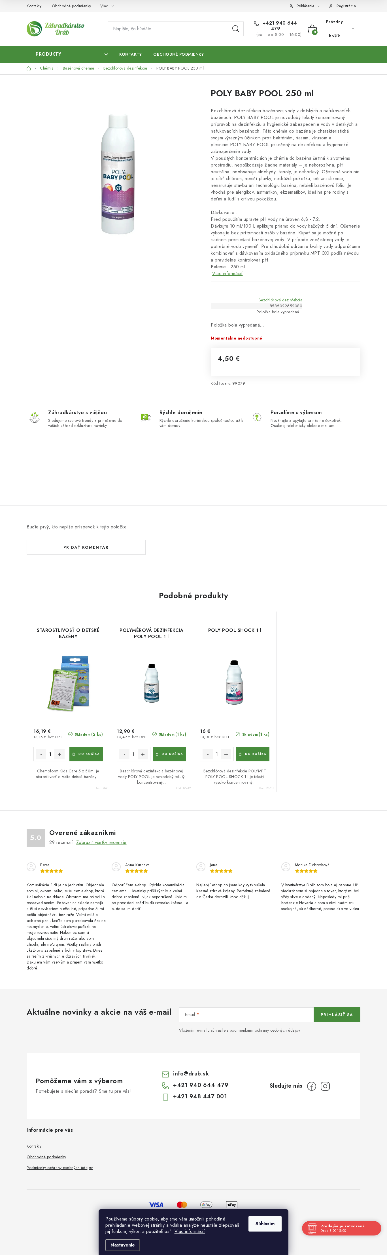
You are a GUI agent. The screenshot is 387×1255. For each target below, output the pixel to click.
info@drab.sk (191, 1074)
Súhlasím (265, 1224)
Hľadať (236, 28)
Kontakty (34, 6)
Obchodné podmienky (71, 6)
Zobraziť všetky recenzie (101, 842)
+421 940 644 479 (279, 26)
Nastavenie (122, 1245)
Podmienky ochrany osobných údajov (60, 1167)
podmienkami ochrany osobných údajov (265, 1030)
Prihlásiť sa (337, 1015)
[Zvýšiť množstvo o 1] (59, 754)
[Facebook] (311, 1086)
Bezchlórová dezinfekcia (281, 300)
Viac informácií (190, 1231)
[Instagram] (325, 1086)
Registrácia (346, 6)
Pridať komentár (86, 547)
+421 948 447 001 (200, 1096)
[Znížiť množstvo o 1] (41, 754)
